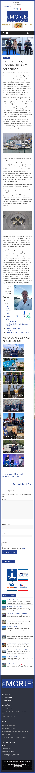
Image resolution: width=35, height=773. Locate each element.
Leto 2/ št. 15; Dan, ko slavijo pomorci (17, 332)
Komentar (4, 499)
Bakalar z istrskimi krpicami (13, 620)
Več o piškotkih (23, 764)
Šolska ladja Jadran (8, 6)
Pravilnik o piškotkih (7, 697)
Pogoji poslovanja (6, 694)
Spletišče (4, 542)
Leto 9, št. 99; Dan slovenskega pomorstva (15, 329)
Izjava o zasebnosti (7, 700)
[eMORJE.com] (3, 33)
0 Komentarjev (26, 72)
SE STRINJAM (18, 766)
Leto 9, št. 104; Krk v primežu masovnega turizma (18, 643)
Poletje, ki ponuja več (12, 663)
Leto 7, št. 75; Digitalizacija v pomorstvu (11, 319)
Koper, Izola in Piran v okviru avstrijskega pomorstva (13, 475)
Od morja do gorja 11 (12, 656)
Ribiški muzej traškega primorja (10, 755)
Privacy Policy (25, 548)
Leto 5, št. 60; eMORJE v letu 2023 (8, 310)
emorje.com (17, 72)
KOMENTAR (6, 57)
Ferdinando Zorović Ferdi (23, 484)
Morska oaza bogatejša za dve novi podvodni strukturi (20, 600)
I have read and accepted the (17, 548)
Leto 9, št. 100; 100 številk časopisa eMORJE (17, 325)
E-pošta (4, 534)
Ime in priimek (6, 524)
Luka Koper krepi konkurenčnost (14, 606)
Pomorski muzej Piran (8, 752)
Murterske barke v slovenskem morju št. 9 (17, 649)
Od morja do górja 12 (12, 626)
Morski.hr (4, 746)
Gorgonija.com (6, 749)
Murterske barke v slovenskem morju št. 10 (17, 613)
